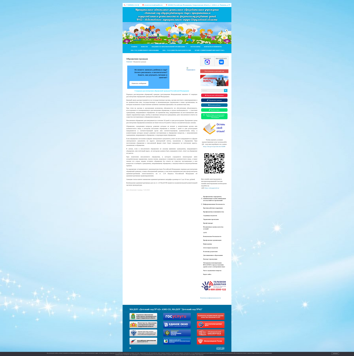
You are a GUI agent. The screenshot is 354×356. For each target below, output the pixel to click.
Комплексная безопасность (212, 236)
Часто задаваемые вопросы (212, 270)
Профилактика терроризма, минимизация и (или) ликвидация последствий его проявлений (214, 198)
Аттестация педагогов (210, 248)
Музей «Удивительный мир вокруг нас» (210, 50)
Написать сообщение (139, 83)
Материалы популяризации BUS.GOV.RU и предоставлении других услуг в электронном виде (214, 265)
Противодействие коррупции (213, 208)
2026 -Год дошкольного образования (145, 50)
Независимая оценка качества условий (213, 228)
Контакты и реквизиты (213, 46)
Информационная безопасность (214, 204)
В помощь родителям (210, 251)
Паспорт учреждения (210, 259)
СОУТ (205, 232)
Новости (144, 46)
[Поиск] (225, 90)
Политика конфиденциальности (210, 298)
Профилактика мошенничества (213, 212)
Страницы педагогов (210, 215)
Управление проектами (211, 219)
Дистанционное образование (213, 255)
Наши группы (207, 244)
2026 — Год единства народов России (176, 50)
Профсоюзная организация (212, 240)
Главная (134, 46)
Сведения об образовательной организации (168, 46)
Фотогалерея (195, 46)
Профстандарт (208, 223)
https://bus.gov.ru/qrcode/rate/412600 (214, 146)
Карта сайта (207, 274)
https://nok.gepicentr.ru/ (212, 188)
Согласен (335, 353)
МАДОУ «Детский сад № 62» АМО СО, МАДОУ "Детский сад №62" (166, 309)
